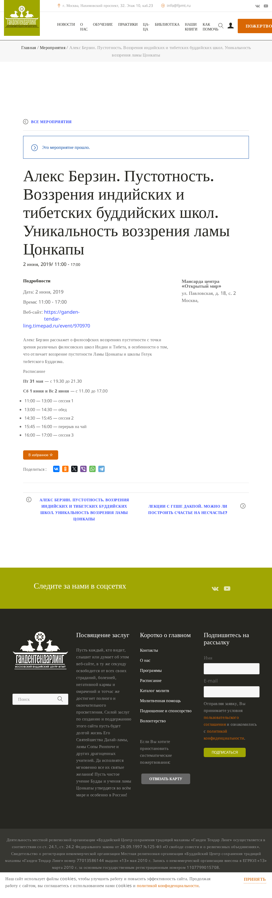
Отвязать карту (165, 778)
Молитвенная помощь (160, 700)
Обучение (103, 24)
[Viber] (83, 469)
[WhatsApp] (92, 469)
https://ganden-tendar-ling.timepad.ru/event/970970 (56, 319)
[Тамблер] (215, 588)
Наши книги (191, 27)
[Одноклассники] (65, 469)
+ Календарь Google (171, 124)
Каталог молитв (154, 690)
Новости (66, 24)
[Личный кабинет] (231, 26)
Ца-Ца (146, 27)
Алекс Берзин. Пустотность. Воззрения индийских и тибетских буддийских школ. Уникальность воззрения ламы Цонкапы (84, 509)
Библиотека (167, 24)
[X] (74, 469)
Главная (28, 47)
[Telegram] (101, 469)
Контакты (149, 650)
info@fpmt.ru (179, 5)
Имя (208, 657)
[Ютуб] (266, 6)
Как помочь (210, 27)
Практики (128, 24)
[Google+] (257, 6)
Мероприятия (52, 47)
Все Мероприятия (51, 121)
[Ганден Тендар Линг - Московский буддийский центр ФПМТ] (22, 18)
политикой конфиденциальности (168, 885)
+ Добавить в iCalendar (224, 124)
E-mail (211, 680)
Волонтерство (153, 721)
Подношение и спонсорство (166, 711)
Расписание (151, 680)
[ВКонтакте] (56, 469)
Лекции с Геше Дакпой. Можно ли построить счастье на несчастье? (187, 509)
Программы (151, 670)
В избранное (38, 455)
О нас (84, 27)
